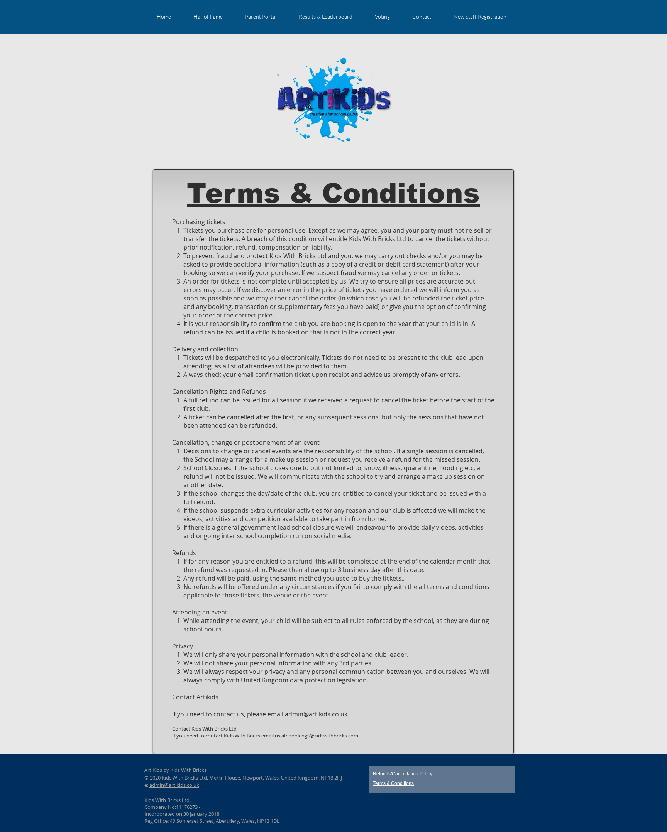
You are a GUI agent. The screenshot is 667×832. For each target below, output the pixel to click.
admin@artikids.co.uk (316, 714)
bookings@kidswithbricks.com (323, 735)
